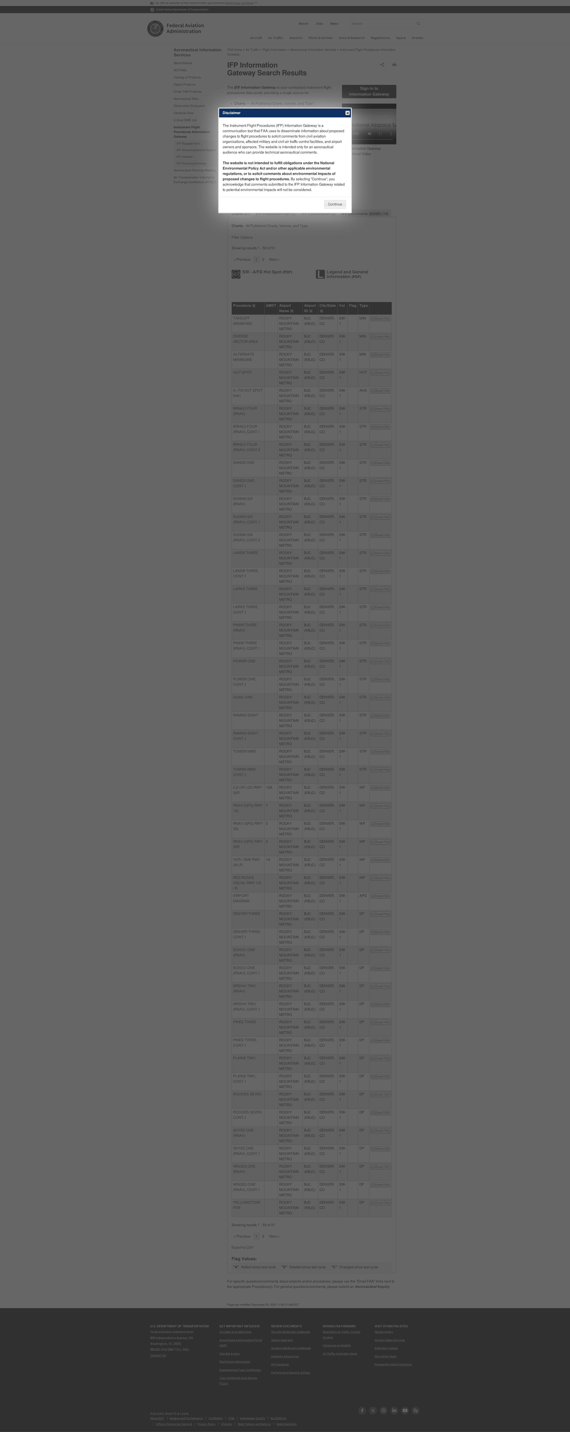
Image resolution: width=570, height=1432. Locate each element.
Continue (335, 204)
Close (347, 113)
